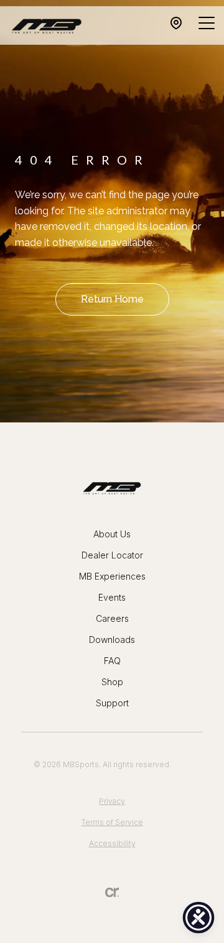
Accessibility (112, 843)
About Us (112, 534)
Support (112, 703)
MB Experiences (112, 576)
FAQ (112, 660)
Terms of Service (112, 822)
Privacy (112, 801)
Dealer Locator (112, 555)
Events (112, 597)
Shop (112, 681)
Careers (112, 618)
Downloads (112, 639)
